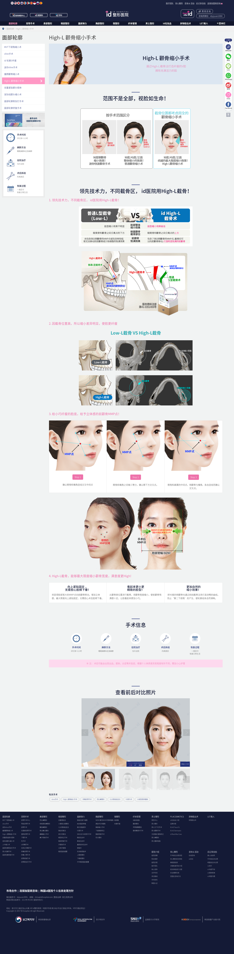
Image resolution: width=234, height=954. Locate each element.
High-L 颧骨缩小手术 (70, 799)
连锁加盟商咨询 (29, 891)
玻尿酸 (116, 820)
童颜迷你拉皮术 (82, 844)
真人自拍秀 (211, 855)
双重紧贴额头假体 (13, 87)
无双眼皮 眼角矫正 (158, 834)
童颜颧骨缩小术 (11, 74)
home (3, 29)
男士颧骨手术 (156, 830)
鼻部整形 (47, 23)
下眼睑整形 (80, 858)
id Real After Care (176, 834)
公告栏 (209, 866)
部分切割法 (62, 834)
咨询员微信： (210, 15)
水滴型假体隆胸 (142, 799)
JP (18, 3)
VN (31, 3)
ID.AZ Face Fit (175, 827)
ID (34, 3)
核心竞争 (154, 869)
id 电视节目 (211, 869)
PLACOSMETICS (177, 816)
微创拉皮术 (80, 837)
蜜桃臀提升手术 (138, 830)
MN (24, 3)
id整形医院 (117, 14)
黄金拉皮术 (80, 841)
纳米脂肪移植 (81, 824)
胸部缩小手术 (100, 827)
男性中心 (154, 820)
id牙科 (59, 15)
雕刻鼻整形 (43, 827)
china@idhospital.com (44, 897)
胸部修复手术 (100, 834)
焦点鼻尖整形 (44, 830)
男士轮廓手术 (6, 851)
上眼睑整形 (80, 855)
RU (37, 3)
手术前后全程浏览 (176, 855)
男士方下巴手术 (157, 827)
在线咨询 (192, 855)
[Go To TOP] (228, 115)
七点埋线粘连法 (115, 799)
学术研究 (154, 880)
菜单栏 (222, 23)
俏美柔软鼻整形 (45, 824)
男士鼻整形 (155, 837)
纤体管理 (132, 23)
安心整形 (174, 851)
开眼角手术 (62, 844)
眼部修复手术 (62, 841)
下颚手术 (24, 837)
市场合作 (11, 891)
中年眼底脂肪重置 (83, 862)
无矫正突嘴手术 (26, 848)
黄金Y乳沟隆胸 (100, 824)
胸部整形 (100, 23)
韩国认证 (154, 883)
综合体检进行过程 (176, 869)
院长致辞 (154, 859)
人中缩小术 (6, 844)
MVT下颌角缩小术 (12, 47)
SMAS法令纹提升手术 (84, 834)
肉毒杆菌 (117, 824)
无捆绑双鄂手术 (26, 830)
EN (15, 3)
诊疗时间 (154, 873)
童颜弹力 (82, 23)
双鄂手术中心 (25, 820)
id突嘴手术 (24, 844)
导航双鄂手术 (25, 824)
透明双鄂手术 (25, 834)
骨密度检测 (174, 862)
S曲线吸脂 (136, 820)
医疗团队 (154, 866)
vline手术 (55, 799)
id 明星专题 (211, 876)
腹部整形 (136, 824)
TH (21, 3)
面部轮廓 (13, 23)
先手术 (23, 841)
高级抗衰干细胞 (82, 820)
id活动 (191, 859)
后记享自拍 (212, 851)
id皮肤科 (38, 15)
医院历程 (154, 862)
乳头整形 (99, 837)
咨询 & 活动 (193, 851)
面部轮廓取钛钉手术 (14, 101)
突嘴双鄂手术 (87, 799)
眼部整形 (65, 23)
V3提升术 (129, 799)
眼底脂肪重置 (62, 851)
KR (12, 3)
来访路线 (154, 876)
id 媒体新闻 (211, 873)
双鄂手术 (30, 23)
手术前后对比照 (212, 859)
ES (40, 3)
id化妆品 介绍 (174, 820)
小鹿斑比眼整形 (63, 824)
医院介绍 (155, 851)
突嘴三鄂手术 (25, 855)
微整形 (116, 23)
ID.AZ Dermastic (175, 830)
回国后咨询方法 (175, 876)
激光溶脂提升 (81, 827)
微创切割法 (62, 830)
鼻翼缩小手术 (44, 834)
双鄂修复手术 (25, 858)
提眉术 (79, 848)
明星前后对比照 (212, 862)
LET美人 (204, 23)
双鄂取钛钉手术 (26, 862)
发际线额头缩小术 (13, 94)
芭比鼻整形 (100, 799)
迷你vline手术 (10, 67)
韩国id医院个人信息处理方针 (57, 891)
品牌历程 (173, 824)
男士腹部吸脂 (156, 841)
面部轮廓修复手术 (13, 107)
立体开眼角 (62, 848)
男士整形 (150, 23)
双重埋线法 (62, 820)
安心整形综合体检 (176, 859)
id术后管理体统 (187, 13)
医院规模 (154, 855)
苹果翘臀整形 (137, 827)
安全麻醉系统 (174, 873)
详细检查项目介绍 (176, 866)
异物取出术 (185, 23)
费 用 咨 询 (206, 11)
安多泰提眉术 (81, 851)
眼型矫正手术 (62, 837)
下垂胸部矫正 (100, 830)
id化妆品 (167, 23)
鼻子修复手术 (44, 837)
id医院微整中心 (18, 15)
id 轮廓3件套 (10, 60)
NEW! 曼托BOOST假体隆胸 (104, 820)
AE (28, 3)
